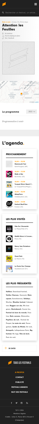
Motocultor (25, 316)
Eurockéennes (17, 298)
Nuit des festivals (19, 392)
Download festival (20, 291)
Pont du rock (11, 337)
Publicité (19, 382)
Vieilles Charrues (12, 295)
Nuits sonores (15, 316)
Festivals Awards (19, 387)
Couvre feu (26, 309)
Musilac (9, 302)
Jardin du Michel (18, 327)
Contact (19, 377)
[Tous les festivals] (4, 4)
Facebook (11, 38)
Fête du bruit (24, 334)
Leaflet (36, 102)
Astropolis (10, 330)
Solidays (27, 298)
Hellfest (9, 291)
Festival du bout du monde (16, 312)
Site (6, 38)
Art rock (29, 327)
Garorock (23, 295)
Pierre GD (21, 417)
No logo (15, 334)
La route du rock (18, 323)
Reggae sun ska (16, 305)
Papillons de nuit (13, 320)
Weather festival (19, 302)
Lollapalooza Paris (22, 330)
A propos (19, 372)
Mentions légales (19, 413)
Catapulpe (19, 420)
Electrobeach (16, 309)
